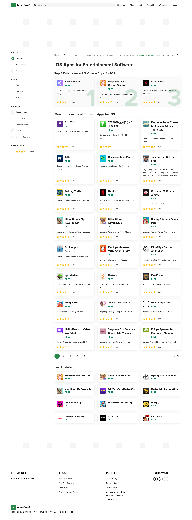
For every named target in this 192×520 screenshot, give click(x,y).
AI (81, 55)
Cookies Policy (112, 488)
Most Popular (21, 64)
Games (158, 55)
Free (17, 85)
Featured (19, 58)
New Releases (21, 71)
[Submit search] (35, 5)
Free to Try (20, 91)
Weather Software (23, 137)
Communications (99, 55)
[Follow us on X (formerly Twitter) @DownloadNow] (161, 479)
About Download (65, 479)
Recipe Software (22, 118)
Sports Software (22, 124)
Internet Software (169, 55)
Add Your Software (66, 483)
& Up (32, 151)
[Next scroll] (177, 55)
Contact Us (63, 488)
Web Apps (163, 5)
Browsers (87, 55)
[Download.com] (20, 5)
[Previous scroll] (64, 55)
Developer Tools (112, 55)
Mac (132, 5)
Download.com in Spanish (69, 492)
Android (150, 5)
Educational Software (127, 55)
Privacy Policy (111, 479)
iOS (140, 5)
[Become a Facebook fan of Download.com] (155, 479)
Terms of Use (111, 483)
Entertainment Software (145, 55)
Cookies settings (113, 499)
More (175, 5)
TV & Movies (21, 131)
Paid (17, 98)
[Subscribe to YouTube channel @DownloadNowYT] (166, 479)
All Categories (73, 55)
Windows (121, 5)
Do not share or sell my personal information (115, 493)
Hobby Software (22, 112)
